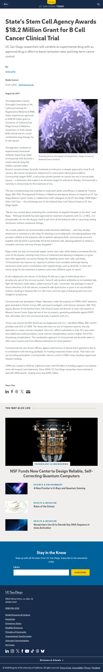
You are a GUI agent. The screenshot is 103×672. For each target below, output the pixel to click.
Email (16, 567)
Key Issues (10, 644)
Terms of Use (65, 667)
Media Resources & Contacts (17, 614)
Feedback (96, 667)
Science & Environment (48, 484)
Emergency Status (13, 623)
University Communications (17, 640)
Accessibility (77, 667)
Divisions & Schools (51, 660)
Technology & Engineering (51, 464)
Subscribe (80, 572)
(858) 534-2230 (12, 608)
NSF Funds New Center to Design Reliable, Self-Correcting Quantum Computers (51, 473)
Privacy (87, 667)
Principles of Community (15, 632)
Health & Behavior (45, 503)
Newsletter (10, 619)
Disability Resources (14, 627)
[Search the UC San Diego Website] (98, 4)
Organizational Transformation (18, 636)
